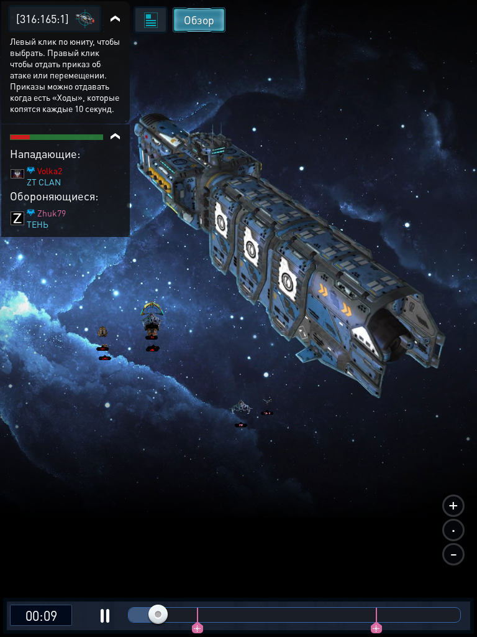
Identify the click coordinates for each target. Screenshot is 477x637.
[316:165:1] (42, 18)
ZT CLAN (44, 181)
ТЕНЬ (37, 224)
